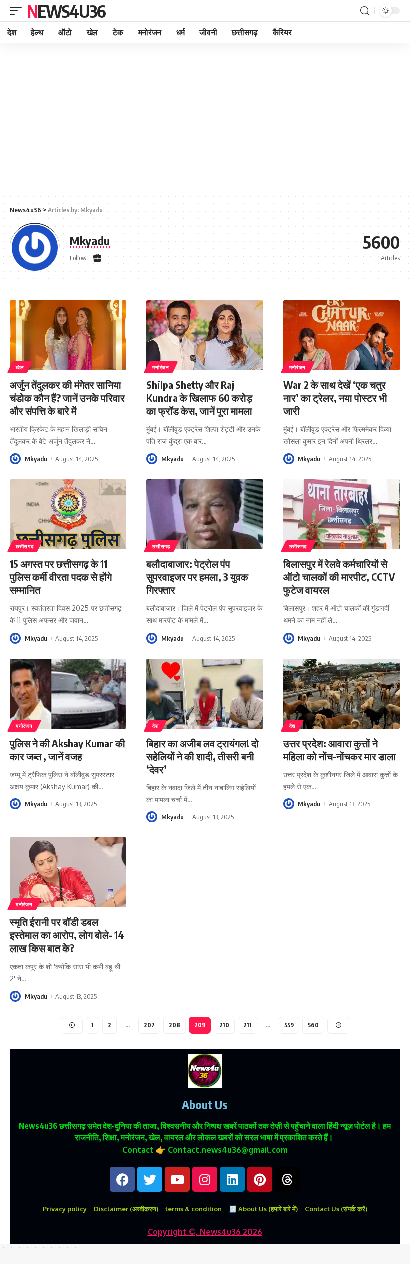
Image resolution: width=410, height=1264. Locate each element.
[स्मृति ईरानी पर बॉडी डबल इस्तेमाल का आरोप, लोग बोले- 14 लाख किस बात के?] (68, 872)
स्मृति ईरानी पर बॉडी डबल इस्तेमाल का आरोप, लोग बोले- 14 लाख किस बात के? (67, 934)
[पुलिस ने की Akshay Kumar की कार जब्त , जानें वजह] (68, 694)
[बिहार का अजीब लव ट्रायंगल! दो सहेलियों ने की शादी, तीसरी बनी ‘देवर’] (204, 694)
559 (289, 1025)
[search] (365, 11)
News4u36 (66, 10)
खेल (20, 367)
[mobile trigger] (18, 10)
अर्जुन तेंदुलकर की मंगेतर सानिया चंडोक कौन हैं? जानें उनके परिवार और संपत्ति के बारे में (67, 397)
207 (149, 1025)
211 (248, 1025)
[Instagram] (205, 1179)
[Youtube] (177, 1179)
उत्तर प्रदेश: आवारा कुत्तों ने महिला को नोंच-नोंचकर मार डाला (340, 749)
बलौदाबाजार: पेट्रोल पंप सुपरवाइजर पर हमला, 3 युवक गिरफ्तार (197, 576)
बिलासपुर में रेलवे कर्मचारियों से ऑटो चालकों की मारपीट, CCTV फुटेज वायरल (339, 576)
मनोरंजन (161, 367)
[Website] (97, 258)
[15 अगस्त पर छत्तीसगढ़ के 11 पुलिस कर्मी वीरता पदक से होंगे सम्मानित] (68, 514)
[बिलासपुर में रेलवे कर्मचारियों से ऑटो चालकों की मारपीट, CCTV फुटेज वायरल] (342, 514)
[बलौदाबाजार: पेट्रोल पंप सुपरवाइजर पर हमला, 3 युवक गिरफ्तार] (204, 514)
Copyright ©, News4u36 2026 (205, 1232)
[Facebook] (122, 1179)
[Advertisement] (205, 118)
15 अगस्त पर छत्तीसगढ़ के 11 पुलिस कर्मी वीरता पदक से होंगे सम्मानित (61, 576)
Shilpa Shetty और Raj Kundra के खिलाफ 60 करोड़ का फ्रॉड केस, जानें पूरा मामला (199, 397)
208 (174, 1025)
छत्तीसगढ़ (25, 546)
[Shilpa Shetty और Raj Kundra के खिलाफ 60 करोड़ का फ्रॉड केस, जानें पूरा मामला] (204, 335)
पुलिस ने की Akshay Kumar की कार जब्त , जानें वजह (68, 749)
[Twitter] (150, 1179)
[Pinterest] (260, 1179)
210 (225, 1025)
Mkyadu (36, 459)
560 (313, 1025)
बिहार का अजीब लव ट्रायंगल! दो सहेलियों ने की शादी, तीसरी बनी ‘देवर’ (202, 756)
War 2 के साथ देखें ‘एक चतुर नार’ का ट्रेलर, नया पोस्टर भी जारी (336, 397)
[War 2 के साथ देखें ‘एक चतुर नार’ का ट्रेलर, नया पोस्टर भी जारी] (342, 335)
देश (155, 726)
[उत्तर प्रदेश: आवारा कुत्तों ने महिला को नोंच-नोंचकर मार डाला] (342, 694)
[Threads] (287, 1179)
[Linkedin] (232, 1179)
